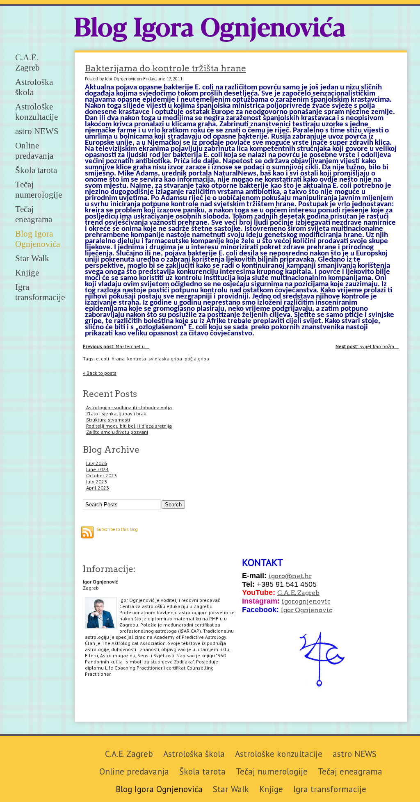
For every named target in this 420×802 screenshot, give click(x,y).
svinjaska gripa (165, 358)
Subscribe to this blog (117, 529)
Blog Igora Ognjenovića (210, 29)
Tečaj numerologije (38, 190)
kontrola (136, 358)
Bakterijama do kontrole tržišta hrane (165, 68)
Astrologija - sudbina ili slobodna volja (129, 407)
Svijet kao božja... (367, 346)
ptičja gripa (197, 358)
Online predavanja (34, 151)
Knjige (27, 273)
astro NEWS (37, 131)
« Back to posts (99, 373)
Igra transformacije (40, 292)
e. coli (102, 358)
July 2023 (96, 481)
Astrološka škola (194, 753)
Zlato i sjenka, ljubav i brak (116, 413)
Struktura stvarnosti (108, 420)
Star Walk (32, 258)
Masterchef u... (116, 346)
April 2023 (97, 488)
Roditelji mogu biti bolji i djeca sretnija (129, 426)
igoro (277, 576)
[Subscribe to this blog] (87, 532)
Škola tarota (36, 170)
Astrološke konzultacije (36, 112)
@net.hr (298, 576)
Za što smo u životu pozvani (117, 432)
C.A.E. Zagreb (27, 62)
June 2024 (97, 469)
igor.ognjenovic (306, 601)
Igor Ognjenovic (306, 610)
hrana (118, 358)
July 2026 (96, 463)
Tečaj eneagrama (33, 214)
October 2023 (101, 475)
